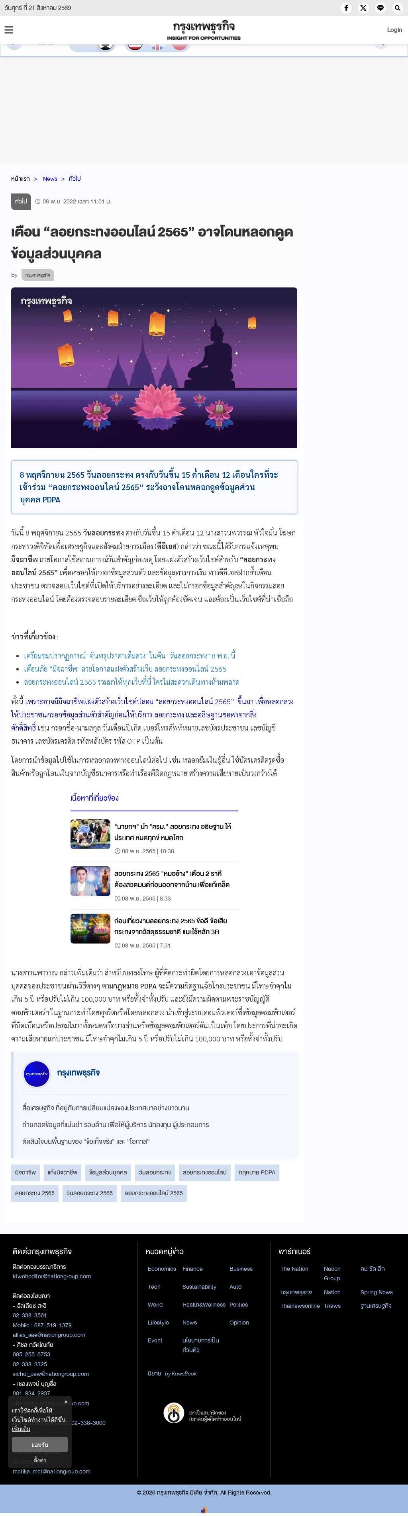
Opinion (239, 1322)
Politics (239, 1304)
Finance (192, 1269)
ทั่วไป (75, 179)
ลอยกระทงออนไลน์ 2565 (154, 1193)
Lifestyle (158, 1322)
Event (155, 1340)
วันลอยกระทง (155, 1172)
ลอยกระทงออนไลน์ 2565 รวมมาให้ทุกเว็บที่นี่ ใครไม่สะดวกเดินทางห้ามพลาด (131, 681)
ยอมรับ (39, 1444)
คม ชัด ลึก (373, 1269)
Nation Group (332, 1274)
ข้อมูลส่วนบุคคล (108, 1172)
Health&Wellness (204, 1304)
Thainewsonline (300, 1306)
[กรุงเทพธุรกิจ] (204, 30)
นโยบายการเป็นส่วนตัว (200, 1345)
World (155, 1304)
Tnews (332, 1306)
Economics (162, 1269)
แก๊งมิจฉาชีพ (62, 1172)
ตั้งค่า (40, 1460)
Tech (154, 1287)
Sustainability (199, 1287)
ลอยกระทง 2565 (35, 1193)
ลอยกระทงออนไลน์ (205, 1172)
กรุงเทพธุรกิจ (296, 1292)
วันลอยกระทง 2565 (90, 1193)
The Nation (294, 1269)
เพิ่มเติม (21, 1428)
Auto (235, 1287)
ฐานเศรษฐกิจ (376, 1306)
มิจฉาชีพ (25, 1172)
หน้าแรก (20, 179)
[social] (346, 8)
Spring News (377, 1292)
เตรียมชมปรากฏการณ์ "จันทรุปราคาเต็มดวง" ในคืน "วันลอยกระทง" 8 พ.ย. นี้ (129, 655)
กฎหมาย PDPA (257, 1172)
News (50, 179)
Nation (332, 1292)
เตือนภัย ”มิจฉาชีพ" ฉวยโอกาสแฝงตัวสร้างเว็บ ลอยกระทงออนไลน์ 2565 (125, 668)
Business (241, 1269)
